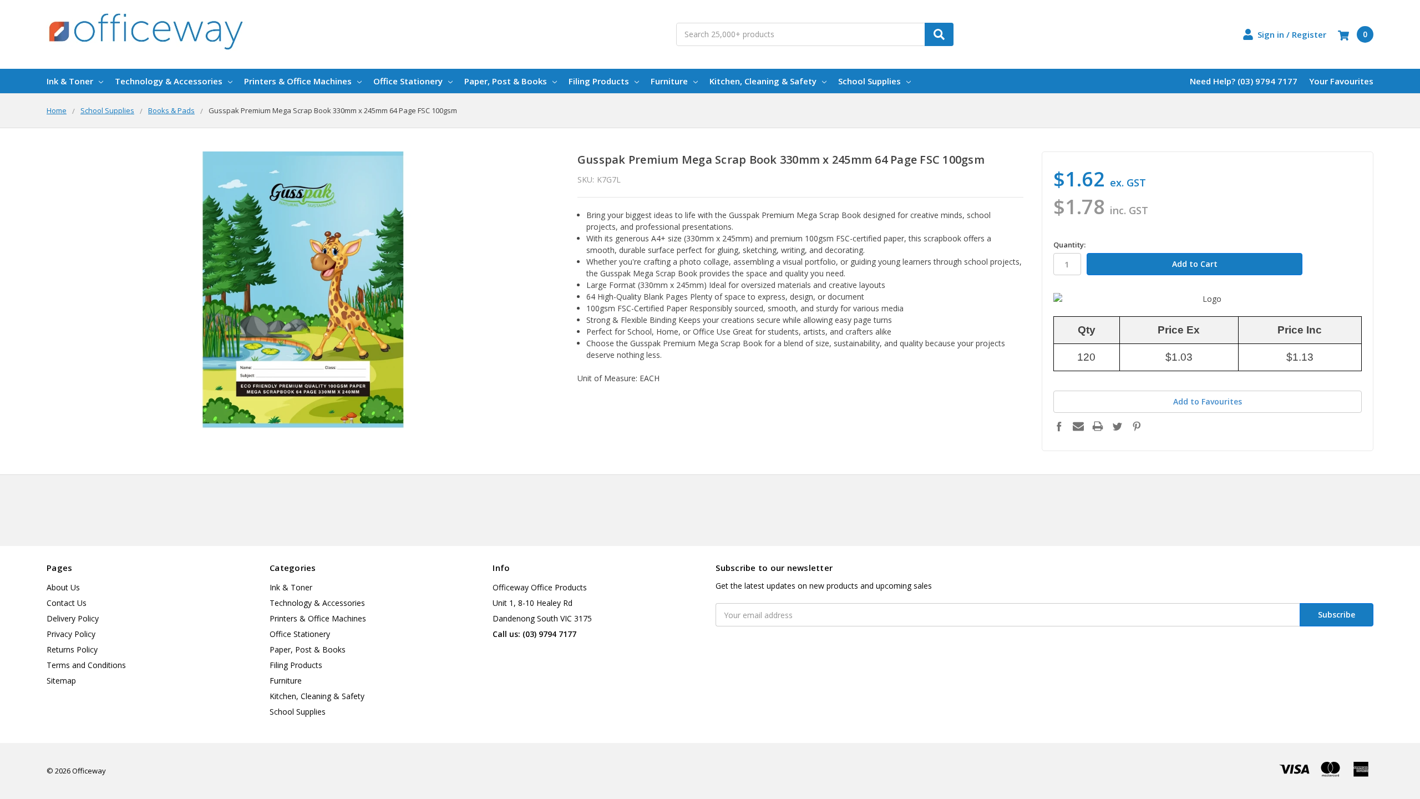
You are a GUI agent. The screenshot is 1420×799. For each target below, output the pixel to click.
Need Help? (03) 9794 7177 (1243, 81)
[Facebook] (1058, 426)
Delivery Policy (73, 618)
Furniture (669, 81)
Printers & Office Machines (298, 81)
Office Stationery (408, 81)
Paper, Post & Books (505, 81)
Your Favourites (1341, 81)
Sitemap (61, 680)
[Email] (1078, 426)
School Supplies (869, 81)
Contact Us (67, 603)
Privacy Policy (71, 634)
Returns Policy (72, 649)
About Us (63, 587)
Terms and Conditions (86, 665)
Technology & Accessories (168, 81)
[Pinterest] (1136, 426)
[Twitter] (1117, 426)
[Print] (1097, 426)
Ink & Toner (70, 81)
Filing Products (599, 81)
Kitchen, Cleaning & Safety (762, 81)
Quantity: (1069, 245)
